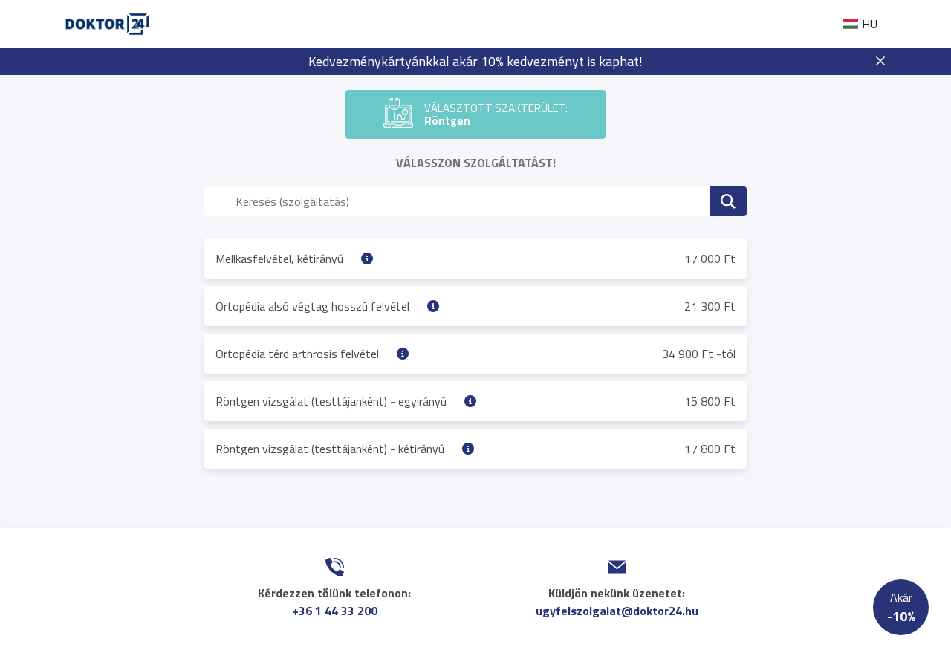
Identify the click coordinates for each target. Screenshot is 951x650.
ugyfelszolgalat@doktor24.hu (617, 611)
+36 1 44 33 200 (334, 611)
